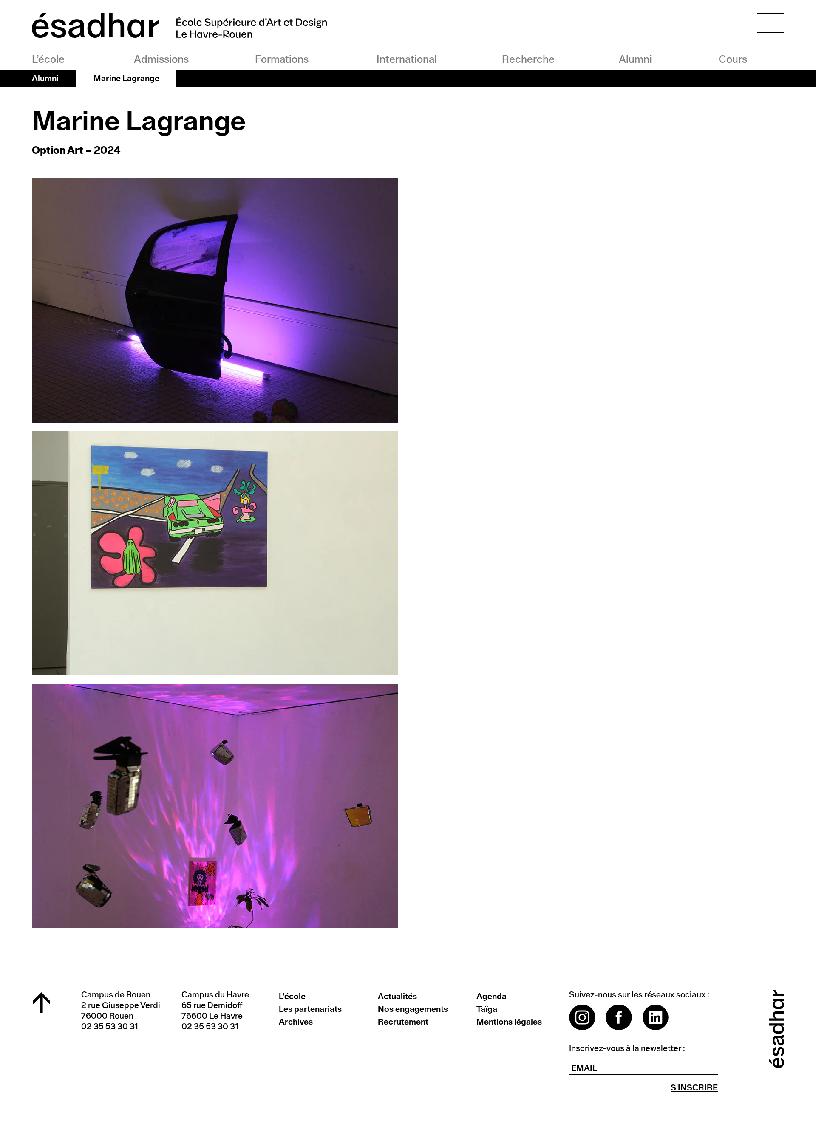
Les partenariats (310, 1009)
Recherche (527, 59)
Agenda (491, 996)
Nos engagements (413, 1009)
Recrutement (403, 1022)
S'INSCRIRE (694, 1088)
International (406, 59)
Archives (296, 1022)
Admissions (161, 59)
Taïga (486, 1009)
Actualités (397, 996)
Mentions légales (509, 1022)
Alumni (635, 59)
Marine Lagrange (126, 78)
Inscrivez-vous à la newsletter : (627, 1048)
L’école (48, 59)
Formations (282, 59)
